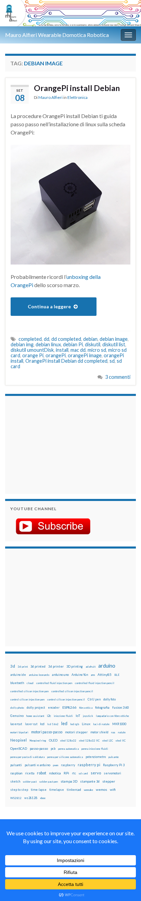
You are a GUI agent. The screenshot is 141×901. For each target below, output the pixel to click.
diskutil (92, 344)
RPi (66, 773)
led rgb (74, 724)
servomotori (112, 773)
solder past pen (48, 781)
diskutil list (113, 344)
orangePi (56, 355)
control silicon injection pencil (66, 699)
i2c (49, 716)
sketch (15, 781)
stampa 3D (69, 781)
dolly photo (17, 707)
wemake (88, 789)
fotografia (102, 707)
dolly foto (109, 699)
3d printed (38, 666)
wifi (113, 789)
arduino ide (18, 675)
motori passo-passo (46, 732)
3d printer (56, 666)
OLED (53, 740)
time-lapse (39, 789)
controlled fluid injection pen (54, 683)
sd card (83, 773)
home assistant (35, 716)
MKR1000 (119, 724)
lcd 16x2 (53, 724)
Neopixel (18, 740)
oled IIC (121, 740)
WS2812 (16, 798)
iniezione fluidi (63, 716)
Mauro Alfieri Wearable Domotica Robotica (57, 34)
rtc (74, 773)
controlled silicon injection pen (29, 691)
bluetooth (17, 683)
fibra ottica (85, 707)
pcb (53, 748)
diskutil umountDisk (32, 350)
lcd (42, 724)
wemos (101, 789)
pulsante (113, 757)
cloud (30, 683)
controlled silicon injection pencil (72, 691)
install (62, 350)
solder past (30, 781)
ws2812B (30, 798)
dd (46, 339)
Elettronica (77, 97)
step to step (19, 789)
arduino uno (60, 675)
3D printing (74, 666)
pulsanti (16, 765)
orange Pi (32, 355)
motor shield (99, 732)
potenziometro (96, 757)
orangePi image (85, 355)
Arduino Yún (80, 675)
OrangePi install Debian (77, 88)
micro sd (97, 350)
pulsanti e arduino (37, 765)
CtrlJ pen (94, 699)
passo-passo (39, 748)
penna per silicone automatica (65, 757)
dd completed (66, 339)
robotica (55, 773)
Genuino (17, 715)
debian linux (48, 344)
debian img (22, 344)
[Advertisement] (53, 444)
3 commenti (117, 377)
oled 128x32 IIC (89, 740)
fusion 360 (120, 707)
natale (122, 732)
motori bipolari (19, 732)
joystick (88, 716)
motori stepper (76, 732)
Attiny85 (105, 674)
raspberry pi (89, 764)
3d (12, 666)
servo (96, 773)
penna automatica (68, 748)
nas (113, 732)
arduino (106, 666)
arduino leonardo (39, 675)
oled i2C (107, 740)
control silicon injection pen (27, 699)
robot (41, 773)
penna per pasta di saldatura (27, 757)
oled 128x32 (68, 740)
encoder (54, 707)
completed (30, 339)
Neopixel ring (37, 740)
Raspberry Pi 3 (114, 765)
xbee (43, 798)
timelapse (56, 789)
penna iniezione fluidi (94, 748)
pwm (55, 765)
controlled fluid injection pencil (94, 683)
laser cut (31, 724)
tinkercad (74, 789)
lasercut (16, 724)
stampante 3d (90, 781)
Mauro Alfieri (50, 97)
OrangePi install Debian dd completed (66, 361)
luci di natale (101, 724)
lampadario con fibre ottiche (112, 716)
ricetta (29, 773)
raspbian (16, 773)
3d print (23, 666)
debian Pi (73, 344)
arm (93, 675)
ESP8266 (69, 707)
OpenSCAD (18, 748)
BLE (116, 675)
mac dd (78, 350)
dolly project (36, 707)
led (64, 723)
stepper (108, 781)
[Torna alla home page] (70, 13)
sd (112, 361)
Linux (86, 724)
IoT (78, 716)
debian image (114, 339)
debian (90, 339)
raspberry (68, 765)
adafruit (90, 666)
